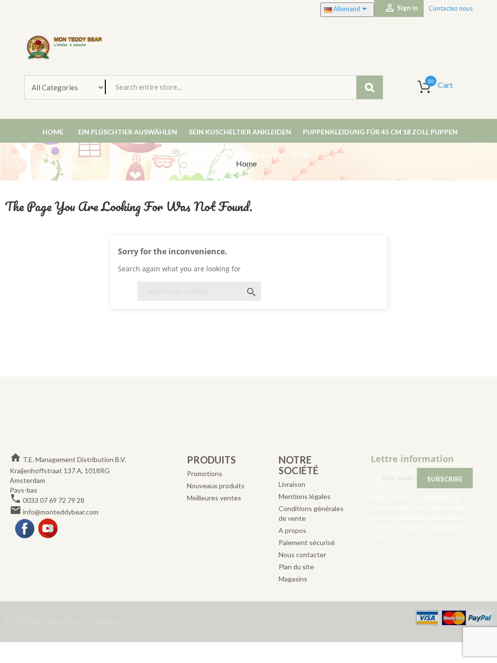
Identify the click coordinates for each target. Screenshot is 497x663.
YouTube (48, 529)
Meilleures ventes (214, 498)
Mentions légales (305, 496)
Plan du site (296, 567)
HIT (127, 620)
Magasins (293, 579)
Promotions (204, 473)
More (301, 154)
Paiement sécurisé (307, 542)
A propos (292, 530)
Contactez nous (451, 8)
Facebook (25, 529)
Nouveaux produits (216, 485)
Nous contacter (302, 554)
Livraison (292, 484)
